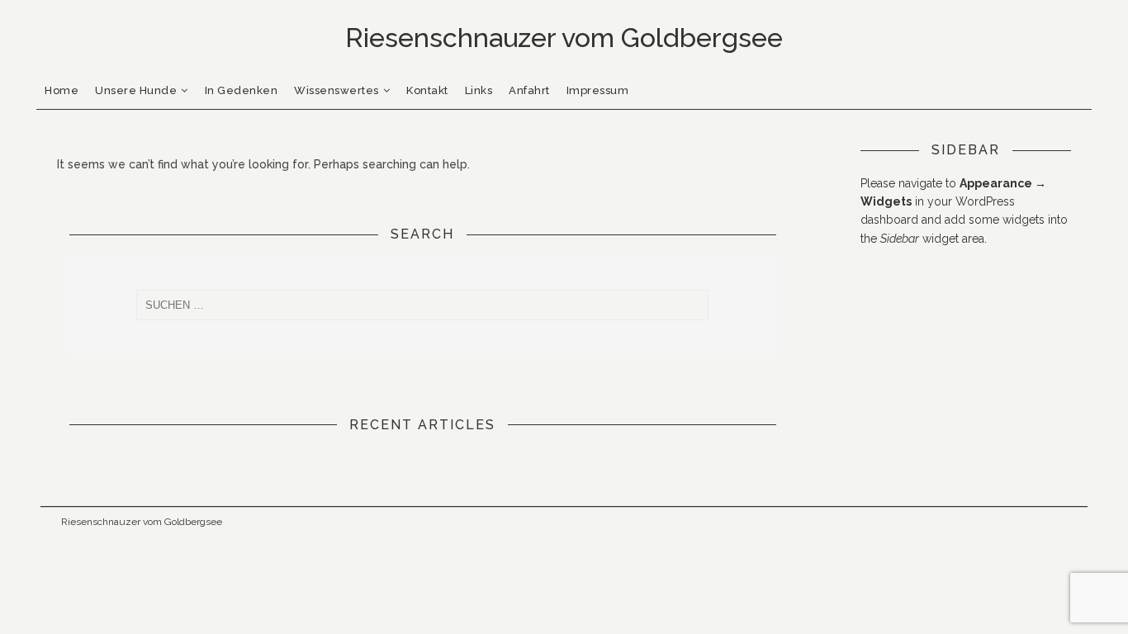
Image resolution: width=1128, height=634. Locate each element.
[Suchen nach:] (423, 305)
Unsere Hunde (136, 90)
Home (61, 90)
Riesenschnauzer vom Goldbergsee (141, 522)
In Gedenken (241, 90)
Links (479, 90)
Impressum (597, 90)
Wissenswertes (336, 90)
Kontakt (427, 90)
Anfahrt (529, 90)
